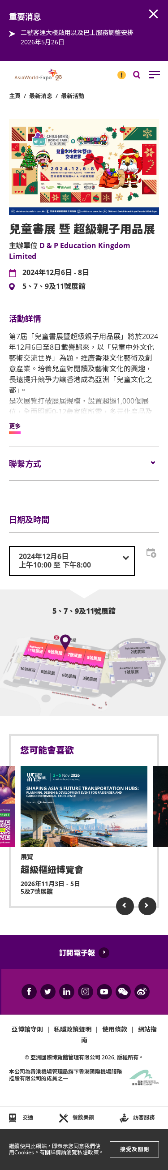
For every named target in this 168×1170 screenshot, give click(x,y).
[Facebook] (29, 991)
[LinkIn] (66, 991)
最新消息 (40, 96)
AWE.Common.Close (153, 14)
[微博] (142, 991)
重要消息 (118, 71)
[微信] (123, 991)
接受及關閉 (134, 1149)
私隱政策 (88, 1152)
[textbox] (72, 560)
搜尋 (143, 76)
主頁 (15, 96)
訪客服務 (144, 1117)
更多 (15, 426)
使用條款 (114, 1029)
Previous (125, 906)
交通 (27, 1117)
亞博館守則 (27, 1029)
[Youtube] (104, 991)
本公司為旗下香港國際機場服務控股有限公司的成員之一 (65, 1075)
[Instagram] (85, 991)
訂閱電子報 (77, 952)
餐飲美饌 (83, 1117)
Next (147, 906)
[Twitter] (48, 991)
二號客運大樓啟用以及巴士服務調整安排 (77, 32)
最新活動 (72, 96)
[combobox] (72, 561)
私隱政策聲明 (72, 1029)
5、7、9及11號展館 (54, 287)
